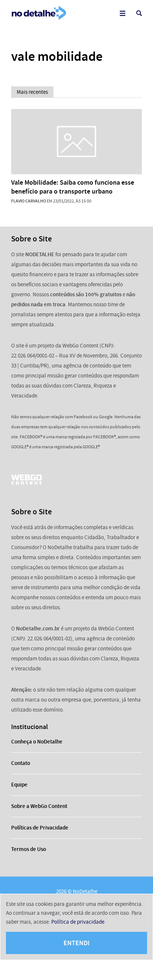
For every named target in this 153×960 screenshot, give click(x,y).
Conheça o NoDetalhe (36, 741)
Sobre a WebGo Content (39, 806)
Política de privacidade (77, 922)
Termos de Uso (28, 849)
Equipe (19, 784)
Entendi (76, 942)
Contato (20, 763)
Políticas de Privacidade (39, 827)
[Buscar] (139, 13)
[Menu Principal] (122, 13)
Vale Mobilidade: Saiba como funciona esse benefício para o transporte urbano (72, 187)
